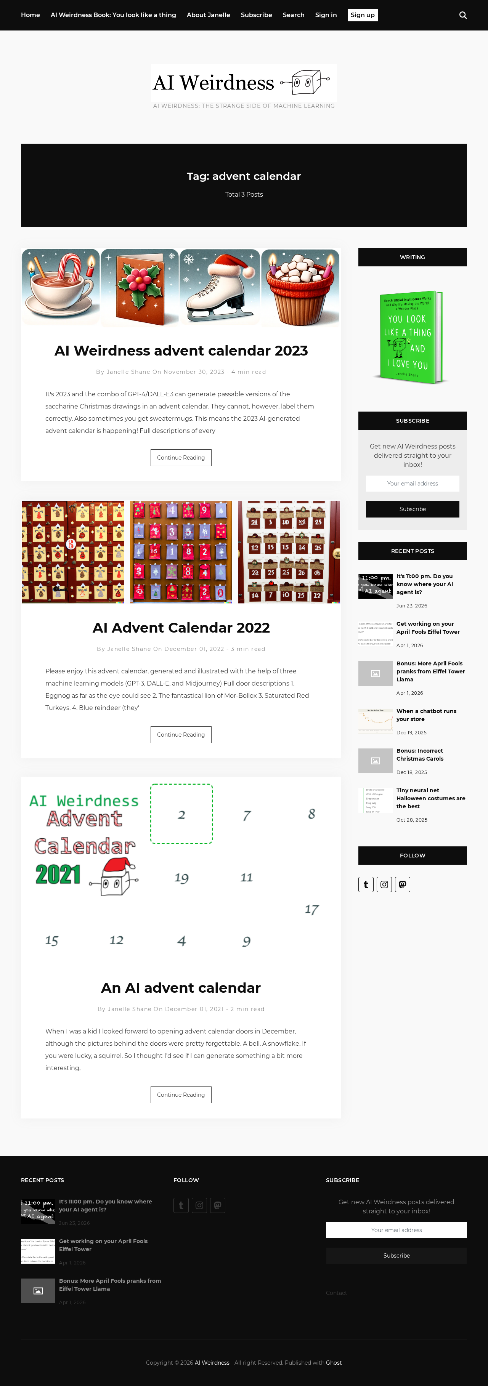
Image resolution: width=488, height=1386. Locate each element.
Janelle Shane (129, 372)
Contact (336, 1293)
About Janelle (208, 15)
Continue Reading (181, 457)
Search (294, 15)
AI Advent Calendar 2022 (181, 627)
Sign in (326, 15)
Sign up (363, 15)
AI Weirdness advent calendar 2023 (181, 350)
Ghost (334, 1362)
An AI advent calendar (181, 987)
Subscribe (256, 15)
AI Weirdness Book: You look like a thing (113, 15)
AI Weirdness (212, 1362)
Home (30, 15)
